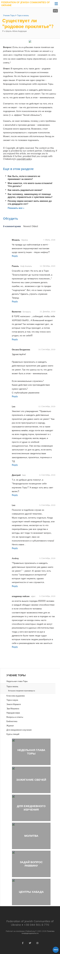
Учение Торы (9, 15)
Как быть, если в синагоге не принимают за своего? (24, 177)
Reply (15, 256)
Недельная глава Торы (31, 751)
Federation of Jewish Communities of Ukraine (25, 4)
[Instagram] (37, 943)
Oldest (35, 226)
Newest (27, 226)
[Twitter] (30, 943)
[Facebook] (23, 943)
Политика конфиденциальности (38, 932)
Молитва (31, 835)
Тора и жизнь (23, 15)
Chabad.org (30, 931)
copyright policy (24, 159)
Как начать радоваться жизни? (25, 190)
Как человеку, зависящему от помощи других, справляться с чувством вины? (30, 195)
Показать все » (16, 208)
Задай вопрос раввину (31, 863)
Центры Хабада (31, 892)
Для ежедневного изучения (31, 807)
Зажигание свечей (31, 779)
